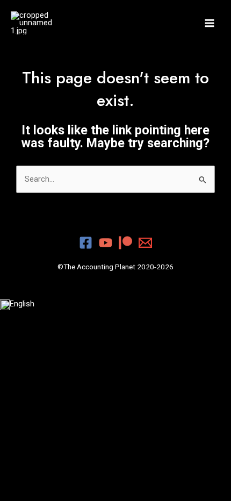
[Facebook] (85, 242)
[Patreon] (125, 242)
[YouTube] (105, 242)
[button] (115, 304)
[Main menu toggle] (209, 22)
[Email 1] (145, 242)
